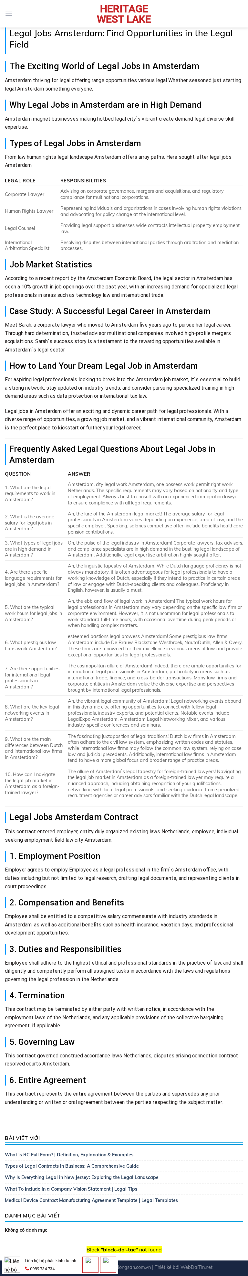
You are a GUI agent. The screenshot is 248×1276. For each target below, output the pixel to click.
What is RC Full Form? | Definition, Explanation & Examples (69, 1155)
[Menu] (9, 14)
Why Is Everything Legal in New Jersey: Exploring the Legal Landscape (82, 1177)
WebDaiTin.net (196, 1267)
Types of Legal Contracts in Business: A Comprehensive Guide (72, 1166)
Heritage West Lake (124, 14)
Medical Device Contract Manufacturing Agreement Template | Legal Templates (91, 1200)
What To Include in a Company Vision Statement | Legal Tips (71, 1189)
